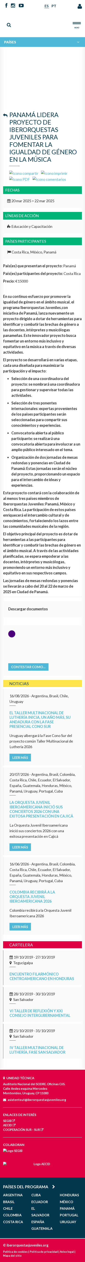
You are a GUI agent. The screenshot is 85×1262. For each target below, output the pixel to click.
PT (54, 6)
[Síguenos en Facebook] (6, 6)
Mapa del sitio (12, 1255)
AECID (7, 1125)
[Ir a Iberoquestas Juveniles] (42, 22)
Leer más (20, 757)
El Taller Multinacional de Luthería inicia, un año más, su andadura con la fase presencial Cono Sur (40, 720)
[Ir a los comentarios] (49, 179)
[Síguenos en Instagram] (13, 6)
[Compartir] (23, 173)
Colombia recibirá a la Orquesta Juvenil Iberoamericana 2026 (32, 896)
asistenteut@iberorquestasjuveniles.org (37, 1100)
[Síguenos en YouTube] (21, 6)
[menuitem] (42, 42)
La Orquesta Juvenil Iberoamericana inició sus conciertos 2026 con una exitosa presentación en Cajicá (41, 809)
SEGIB (7, 1121)
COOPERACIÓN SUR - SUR (21, 1129)
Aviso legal (67, 1251)
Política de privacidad (44, 1251)
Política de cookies (15, 1251)
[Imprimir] (54, 173)
